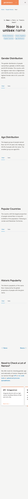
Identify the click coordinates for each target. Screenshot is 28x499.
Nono (5, 348)
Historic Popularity (20, 35)
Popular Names (9, 9)
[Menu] (25, 2)
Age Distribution (20, 38)
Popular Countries (8, 38)
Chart (3, 86)
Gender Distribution (8, 35)
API (15, 376)
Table (9, 86)
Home (2, 9)
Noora (22, 348)
